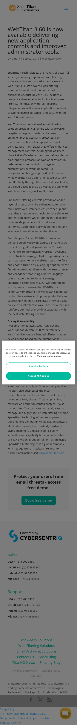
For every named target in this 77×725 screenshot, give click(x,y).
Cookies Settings (38, 366)
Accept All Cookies (38, 375)
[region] (38, 362)
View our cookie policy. (49, 356)
